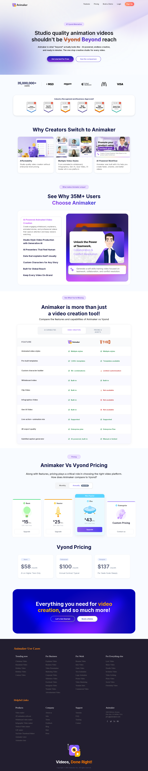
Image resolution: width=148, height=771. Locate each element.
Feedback (49, 723)
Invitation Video (111, 672)
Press (47, 733)
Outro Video (80, 668)
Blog (47, 726)
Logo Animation (81, 675)
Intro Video (79, 665)
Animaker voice (20, 737)
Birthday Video (20, 672)
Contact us (121, 532)
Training (78, 720)
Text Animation (81, 672)
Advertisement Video (53, 692)
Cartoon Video (20, 675)
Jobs (47, 716)
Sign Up (129, 4)
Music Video (110, 665)
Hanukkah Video (21, 665)
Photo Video (110, 679)
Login (119, 4)
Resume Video (81, 661)
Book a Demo (108, 4)
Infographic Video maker (24, 723)
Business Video (51, 665)
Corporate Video (51, 675)
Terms (48, 720)
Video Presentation (52, 668)
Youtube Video (51, 689)
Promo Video (80, 679)
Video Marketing (81, 682)
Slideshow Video (51, 679)
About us (49, 713)
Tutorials (79, 713)
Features (86, 4)
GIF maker (19, 730)
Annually (80, 485)
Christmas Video (21, 661)
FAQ (77, 716)
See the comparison (88, 59)
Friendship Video (112, 685)
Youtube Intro (80, 685)
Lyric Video (110, 661)
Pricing (96, 4)
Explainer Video (51, 661)
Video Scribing (111, 675)
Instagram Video (51, 685)
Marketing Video (51, 672)
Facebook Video (51, 682)
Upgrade (27, 532)
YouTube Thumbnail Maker (25, 733)
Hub (47, 730)
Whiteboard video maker (23, 720)
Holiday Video (20, 668)
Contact (78, 723)
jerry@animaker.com (113, 717)
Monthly (62, 485)
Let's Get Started (62, 619)
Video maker (19, 713)
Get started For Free (60, 59)
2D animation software (23, 716)
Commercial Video (82, 689)
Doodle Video (110, 668)
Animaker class (20, 740)
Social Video (110, 682)
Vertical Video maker (22, 726)
